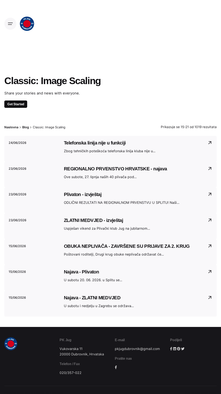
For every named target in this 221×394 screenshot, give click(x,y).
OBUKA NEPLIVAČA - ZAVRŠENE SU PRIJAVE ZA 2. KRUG (127, 246)
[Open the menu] (10, 24)
